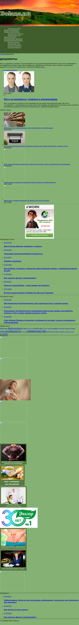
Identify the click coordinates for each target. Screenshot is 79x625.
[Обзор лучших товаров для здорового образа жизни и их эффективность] (14, 180)
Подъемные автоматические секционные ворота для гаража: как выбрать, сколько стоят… (36, 146)
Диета (2, 328)
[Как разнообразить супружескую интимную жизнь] (13, 357)
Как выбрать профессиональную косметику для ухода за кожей (26, 200)
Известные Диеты (12, 32)
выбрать (19, 328)
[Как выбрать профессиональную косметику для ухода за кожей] (14, 199)
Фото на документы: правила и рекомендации (30, 99)
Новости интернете (14, 46)
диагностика (30, 328)
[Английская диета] (13, 378)
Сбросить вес (10, 37)
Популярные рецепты (15, 34)
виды (6, 328)
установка (4, 334)
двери (25, 328)
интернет (45, 328)
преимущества (36, 331)
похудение (23, 331)
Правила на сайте (14, 28)
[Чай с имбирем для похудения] (12, 485)
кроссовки (61, 328)
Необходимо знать (14, 44)
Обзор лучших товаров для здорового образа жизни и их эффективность (30, 182)
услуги (72, 331)
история (49, 328)
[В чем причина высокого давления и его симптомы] (13, 421)
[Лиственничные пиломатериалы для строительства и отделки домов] (14, 126)
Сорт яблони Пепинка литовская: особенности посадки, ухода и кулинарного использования (37, 164)
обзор (2, 331)
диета (36, 328)
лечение (67, 328)
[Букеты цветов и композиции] (13, 442)
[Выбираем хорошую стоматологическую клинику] (13, 507)
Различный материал (13, 40)
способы (67, 331)
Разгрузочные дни (14, 35)
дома (40, 328)
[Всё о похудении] (15, 18)
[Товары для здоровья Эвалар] (19, 527)
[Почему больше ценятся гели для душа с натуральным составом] (15, 400)
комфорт (55, 328)
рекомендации (50, 331)
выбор (11, 328)
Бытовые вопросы (14, 47)
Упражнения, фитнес (13, 39)
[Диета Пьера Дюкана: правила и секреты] (13, 570)
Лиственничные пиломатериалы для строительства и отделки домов (28, 128)
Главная (3, 54)
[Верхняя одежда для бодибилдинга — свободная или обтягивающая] (13, 464)
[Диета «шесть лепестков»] (12, 591)
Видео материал (14, 42)
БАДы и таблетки (11, 30)
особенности (13, 331)
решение (62, 331)
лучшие (72, 328)
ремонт (57, 331)
